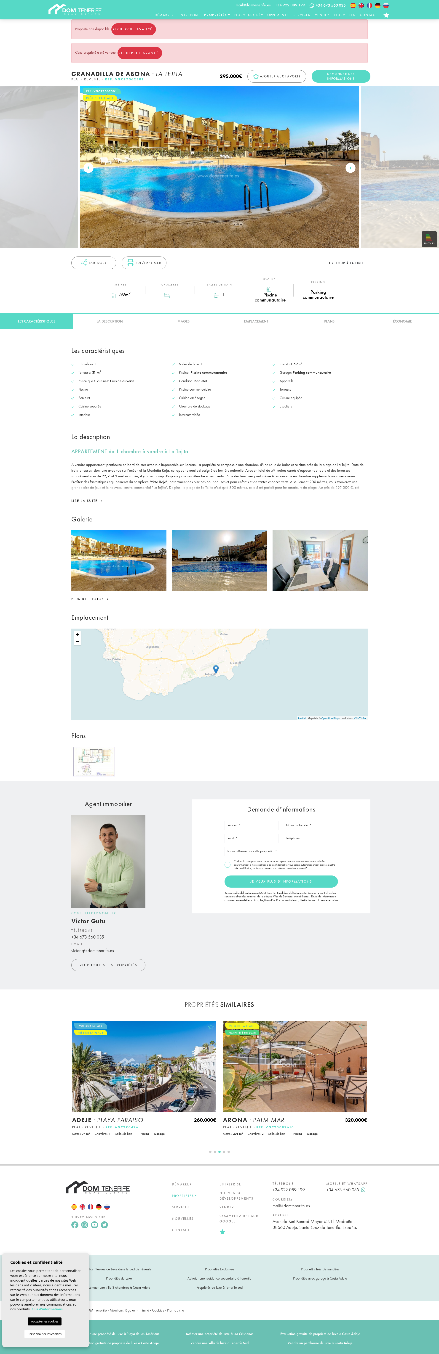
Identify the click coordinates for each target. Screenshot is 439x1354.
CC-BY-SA (360, 718)
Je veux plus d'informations (281, 881)
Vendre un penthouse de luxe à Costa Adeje (320, 1343)
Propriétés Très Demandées (320, 1269)
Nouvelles (344, 15)
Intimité (144, 1310)
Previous (88, 168)
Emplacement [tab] (256, 321)
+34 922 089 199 (290, 5)
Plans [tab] (329, 321)
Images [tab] (183, 321)
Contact (368, 15)
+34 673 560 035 (87, 937)
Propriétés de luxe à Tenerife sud (220, 1287)
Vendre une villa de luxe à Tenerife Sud (219, 1343)
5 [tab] (229, 1152)
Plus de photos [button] (88, 599)
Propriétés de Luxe (119, 1278)
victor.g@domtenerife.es (92, 950)
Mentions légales (123, 1310)
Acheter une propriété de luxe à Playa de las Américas (119, 1333)
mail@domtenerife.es (253, 5)
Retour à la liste (348, 263)
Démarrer (164, 15)
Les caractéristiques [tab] (36, 321)
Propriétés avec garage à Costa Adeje (320, 1278)
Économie (402, 321)
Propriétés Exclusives (219, 1269)
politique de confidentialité (273, 865)
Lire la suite (85, 500)
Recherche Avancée (133, 29)
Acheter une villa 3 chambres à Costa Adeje (119, 1287)
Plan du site (175, 1310)
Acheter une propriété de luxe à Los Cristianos (219, 1333)
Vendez (322, 15)
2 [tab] (215, 1152)
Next (350, 168)
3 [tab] (219, 1152)
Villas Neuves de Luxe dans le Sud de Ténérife (119, 1269)
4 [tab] (224, 1152)
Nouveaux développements (261, 15)
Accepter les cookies (44, 1321)
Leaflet (302, 718)
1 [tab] (210, 1152)
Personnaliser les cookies (45, 1334)
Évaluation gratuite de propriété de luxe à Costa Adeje (320, 1333)
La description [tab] (110, 321)
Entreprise (189, 15)
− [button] (77, 641)
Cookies (158, 1310)
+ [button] (77, 634)
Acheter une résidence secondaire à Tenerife (219, 1278)
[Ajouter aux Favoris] (211, 1027)
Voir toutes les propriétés (108, 965)
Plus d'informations (47, 1309)
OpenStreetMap (330, 718)
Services (302, 15)
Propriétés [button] (215, 15)
